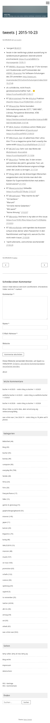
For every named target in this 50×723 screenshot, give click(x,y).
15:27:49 (9, 83)
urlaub (5, 626)
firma (5, 482)
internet (6, 516)
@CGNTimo (14, 149)
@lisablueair (14, 195)
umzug (5, 615)
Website (6, 343)
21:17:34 (34, 169)
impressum (7, 665)
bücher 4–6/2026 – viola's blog (14, 403)
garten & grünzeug (10, 505)
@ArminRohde (15, 227)
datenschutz (7, 671)
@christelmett (15, 98)
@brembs (13, 216)
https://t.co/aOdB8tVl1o (29, 59)
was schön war (8, 632)
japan (5, 522)
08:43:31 (17, 48)
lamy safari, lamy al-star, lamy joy (15, 654)
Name (6, 323)
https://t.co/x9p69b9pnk (27, 144)
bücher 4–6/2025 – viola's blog (14, 389)
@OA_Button (14, 127)
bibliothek (6, 441)
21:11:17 (41, 144)
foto (4, 487)
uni (4, 620)
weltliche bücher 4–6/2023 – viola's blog (18, 395)
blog (4, 447)
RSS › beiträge (8, 683)
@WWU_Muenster (17, 66)
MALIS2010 (7, 545)
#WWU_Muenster (14, 73)
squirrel (5, 592)
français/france (8, 493)
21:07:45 (24, 123)
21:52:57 (24, 212)
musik (5, 557)
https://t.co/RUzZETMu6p (17, 191)
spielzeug (6, 586)
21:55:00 (25, 237)
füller (4, 499)
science (5, 580)
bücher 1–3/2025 (34, 389)
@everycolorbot (16, 188)
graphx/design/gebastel (11, 511)
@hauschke (14, 106)
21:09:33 (30, 133)
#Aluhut (32, 98)
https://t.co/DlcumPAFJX (16, 133)
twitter (15, 258)
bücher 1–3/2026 (34, 403)
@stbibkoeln (11, 152)
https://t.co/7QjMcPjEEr (24, 102)
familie (5, 476)
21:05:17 (29, 94)
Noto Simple (28, 720)
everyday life (7, 470)
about (5, 372)
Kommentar (8, 294)
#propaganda (12, 62)
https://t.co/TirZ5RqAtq (36, 220)
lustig (5, 539)
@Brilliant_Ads (15, 138)
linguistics (6, 534)
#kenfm (9, 102)
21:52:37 (32, 191)
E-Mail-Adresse (10, 333)
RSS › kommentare (10, 686)
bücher (5, 453)
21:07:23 (37, 102)
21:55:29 (9, 245)
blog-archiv (7, 659)
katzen (5, 528)
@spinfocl (13, 159)
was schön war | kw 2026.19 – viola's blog (18, 417)
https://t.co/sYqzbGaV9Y (16, 155)
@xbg (11, 174)
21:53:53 (9, 223)
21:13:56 (30, 155)
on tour (5, 563)
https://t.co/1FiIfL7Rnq (16, 220)
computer (6, 464)
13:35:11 (22, 62)
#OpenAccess (31, 130)
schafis (5, 574)
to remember (8, 597)
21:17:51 (22, 184)
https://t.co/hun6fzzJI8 (16, 94)
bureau (5, 459)
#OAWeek (25, 127)
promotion (7, 568)
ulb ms (5, 609)
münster (6, 551)
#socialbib (22, 152)
